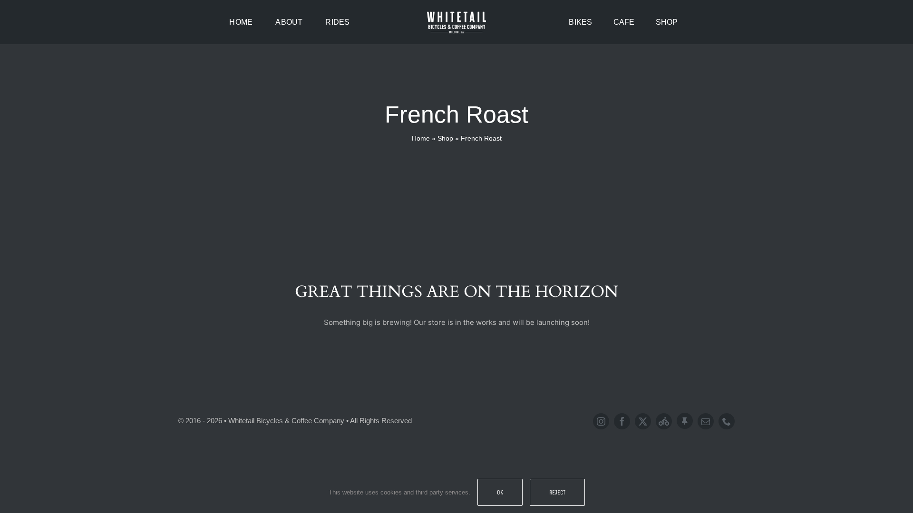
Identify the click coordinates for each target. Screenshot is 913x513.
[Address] (685, 421)
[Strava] (664, 421)
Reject (557, 492)
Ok (500, 492)
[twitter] (643, 421)
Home (421, 138)
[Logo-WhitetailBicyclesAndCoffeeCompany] (456, 13)
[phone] (727, 421)
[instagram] (601, 421)
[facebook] (622, 421)
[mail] (706, 421)
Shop (445, 138)
